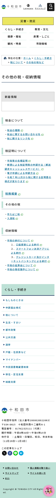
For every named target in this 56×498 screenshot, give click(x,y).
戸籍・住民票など (16, 352)
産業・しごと (41, 36)
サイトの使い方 (38, 473)
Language (28, 8)
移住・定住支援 (14, 374)
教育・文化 (41, 29)
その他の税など (35, 62)
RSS (7, 478)
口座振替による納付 (27, 244)
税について (16, 62)
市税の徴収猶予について (21, 269)
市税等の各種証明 (17, 160)
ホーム (27, 58)
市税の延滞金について (20, 265)
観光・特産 (14, 43)
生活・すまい (13, 322)
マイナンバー (13, 359)
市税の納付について (18, 240)
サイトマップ (40, 8)
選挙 (8, 344)
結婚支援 (11, 381)
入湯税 (11, 218)
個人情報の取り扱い (40, 467)
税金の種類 (13, 130)
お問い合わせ (12, 467)
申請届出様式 (13, 307)
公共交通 (11, 337)
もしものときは (14, 300)
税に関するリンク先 (18, 138)
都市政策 (11, 329)
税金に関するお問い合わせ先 (23, 134)
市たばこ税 (13, 214)
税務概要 (11, 194)
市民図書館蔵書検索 (17, 367)
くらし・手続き (14, 29)
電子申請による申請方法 (21, 173)
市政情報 (41, 43)
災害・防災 (27, 21)
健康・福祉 (14, 36)
